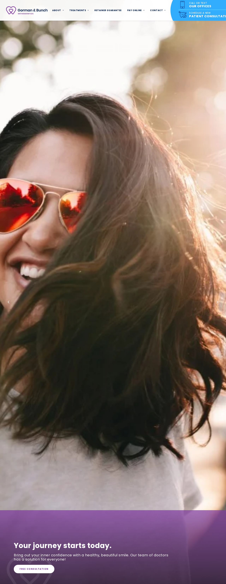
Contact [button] (156, 10)
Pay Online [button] (134, 10)
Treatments (77, 10)
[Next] (217, 302)
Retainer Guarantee (108, 10)
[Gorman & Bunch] (26, 10)
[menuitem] (58, 10)
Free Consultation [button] (34, 568)
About (56, 10)
